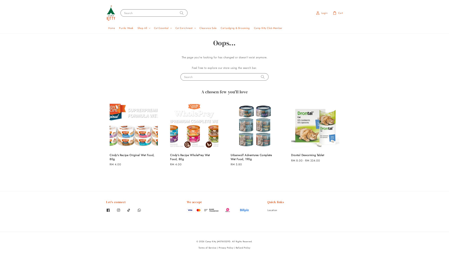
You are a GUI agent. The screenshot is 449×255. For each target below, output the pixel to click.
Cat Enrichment (184, 28)
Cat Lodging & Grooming (235, 28)
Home (111, 28)
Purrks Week (126, 28)
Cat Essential (161, 28)
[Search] (181, 12)
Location (272, 210)
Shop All (142, 28)
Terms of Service (207, 247)
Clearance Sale (207, 28)
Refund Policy (243, 247)
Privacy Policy (226, 247)
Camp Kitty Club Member (268, 28)
